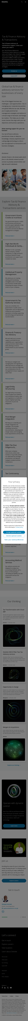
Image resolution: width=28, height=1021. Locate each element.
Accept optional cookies (14, 532)
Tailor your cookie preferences (14, 540)
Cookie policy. (19, 527)
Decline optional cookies (14, 536)
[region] (14, 510)
